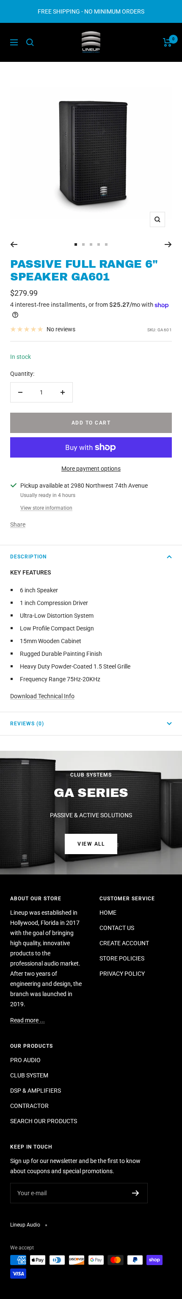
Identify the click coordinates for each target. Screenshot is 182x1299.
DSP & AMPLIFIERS (35, 1090)
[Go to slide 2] (83, 244)
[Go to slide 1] (75, 244)
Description (28, 557)
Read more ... (27, 1020)
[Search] (30, 42)
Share (17, 524)
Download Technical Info (42, 696)
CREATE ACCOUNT (124, 943)
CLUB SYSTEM (29, 1075)
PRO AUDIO (25, 1060)
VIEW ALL (91, 844)
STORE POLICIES (121, 958)
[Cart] (167, 42)
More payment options (91, 468)
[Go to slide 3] (91, 244)
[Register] (135, 1193)
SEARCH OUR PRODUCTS (43, 1121)
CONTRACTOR (29, 1105)
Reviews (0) (27, 724)
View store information (46, 508)
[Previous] (13, 244)
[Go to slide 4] (98, 244)
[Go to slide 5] (106, 244)
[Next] (168, 244)
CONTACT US (116, 927)
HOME (107, 912)
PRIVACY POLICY (122, 973)
